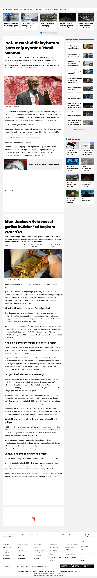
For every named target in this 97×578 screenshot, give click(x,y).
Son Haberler (72, 40)
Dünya (36, 217)
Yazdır (60, 74)
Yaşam (18, 38)
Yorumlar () (8, 106)
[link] (80, 47)
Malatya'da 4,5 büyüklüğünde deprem (44, 164)
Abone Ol (16, 106)
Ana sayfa (7, 38)
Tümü (54, 33)
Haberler (13, 38)
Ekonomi (19, 217)
